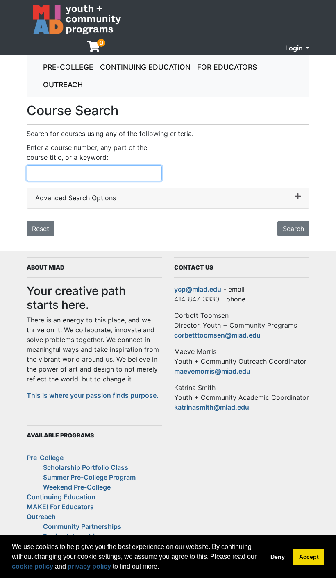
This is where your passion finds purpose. (93, 395)
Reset (40, 228)
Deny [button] (277, 556)
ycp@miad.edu (197, 289)
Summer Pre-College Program (89, 477)
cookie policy (32, 566)
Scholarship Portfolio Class (85, 467)
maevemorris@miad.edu (212, 371)
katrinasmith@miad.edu (211, 407)
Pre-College (68, 67)
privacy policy (89, 566)
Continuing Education (145, 67)
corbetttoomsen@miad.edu (217, 335)
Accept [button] (309, 556)
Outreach (63, 84)
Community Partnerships (82, 526)
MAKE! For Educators (60, 507)
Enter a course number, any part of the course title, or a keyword (87, 152)
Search (293, 228)
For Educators (227, 67)
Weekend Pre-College (77, 487)
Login (294, 48)
